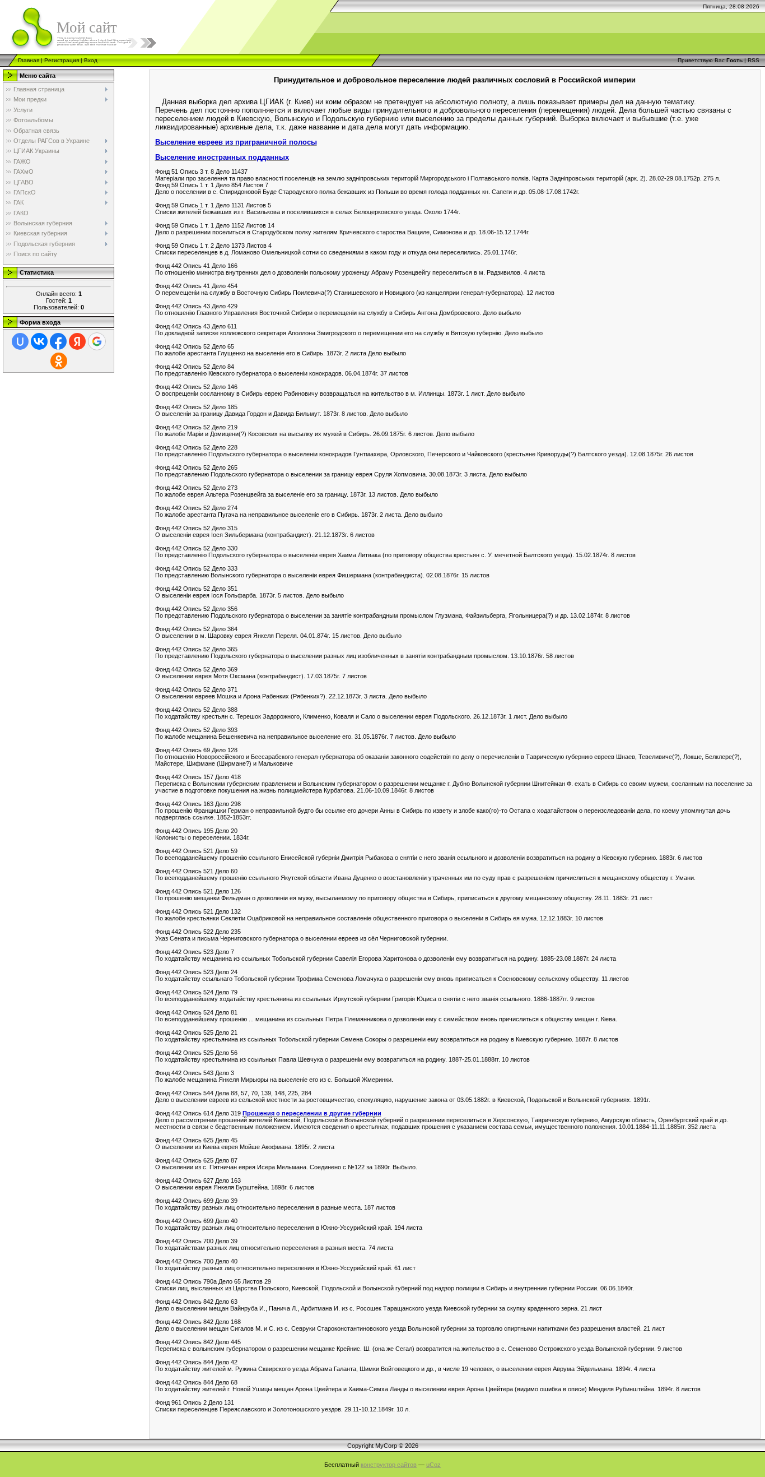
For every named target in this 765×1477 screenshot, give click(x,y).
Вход (90, 60)
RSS (753, 60)
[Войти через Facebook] (58, 341)
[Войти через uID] (20, 341)
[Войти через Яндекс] (77, 341)
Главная (28, 60)
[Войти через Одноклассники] (58, 361)
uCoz (433, 1464)
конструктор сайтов (389, 1464)
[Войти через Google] (97, 341)
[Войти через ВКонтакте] (39, 341)
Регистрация (61, 60)
